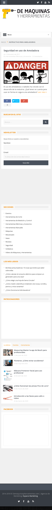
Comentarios (25, 345)
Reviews (8, 242)
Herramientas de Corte (14, 217)
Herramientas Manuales (14, 228)
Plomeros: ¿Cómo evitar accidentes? (29, 361)
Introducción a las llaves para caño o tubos (29, 397)
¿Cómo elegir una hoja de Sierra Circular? (20, 280)
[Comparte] (7, 101)
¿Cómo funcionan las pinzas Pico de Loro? (31, 386)
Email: (6, 152)
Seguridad (9, 245)
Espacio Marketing (30, 496)
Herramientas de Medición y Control (19, 220)
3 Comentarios (37, 56)
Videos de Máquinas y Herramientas (19, 252)
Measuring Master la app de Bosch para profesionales (30, 351)
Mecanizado (10, 235)
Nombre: (7, 143)
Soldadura (9, 249)
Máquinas (9, 231)
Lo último (7, 345)
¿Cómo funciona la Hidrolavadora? (18, 290)
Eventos (8, 213)
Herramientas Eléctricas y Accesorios (18, 56)
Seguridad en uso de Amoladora (21, 50)
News (8, 238)
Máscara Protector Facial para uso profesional (28, 372)
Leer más (42, 92)
